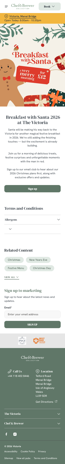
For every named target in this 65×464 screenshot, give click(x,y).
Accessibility (10, 451)
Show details (47, 270)
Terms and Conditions (45, 458)
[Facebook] (6, 434)
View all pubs (23, 458)
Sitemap (8, 458)
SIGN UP (33, 324)
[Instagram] (15, 434)
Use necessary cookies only (32, 292)
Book (47, 6)
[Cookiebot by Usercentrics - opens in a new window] (46, 169)
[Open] (6, 6)
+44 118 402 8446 (18, 376)
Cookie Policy (28, 451)
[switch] (56, 236)
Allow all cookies (32, 281)
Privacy (42, 451)
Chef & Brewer (14, 423)
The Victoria (12, 414)
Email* (8, 307)
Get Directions (44, 402)
